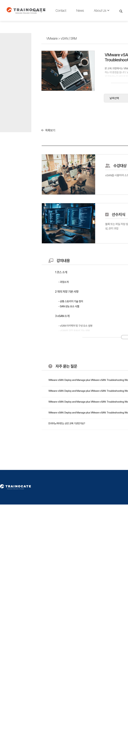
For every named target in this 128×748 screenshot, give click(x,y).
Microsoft (38, 18)
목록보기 (50, 130)
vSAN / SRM (69, 38)
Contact (61, 11)
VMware (52, 38)
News (80, 11)
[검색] (121, 11)
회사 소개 (98, 18)
